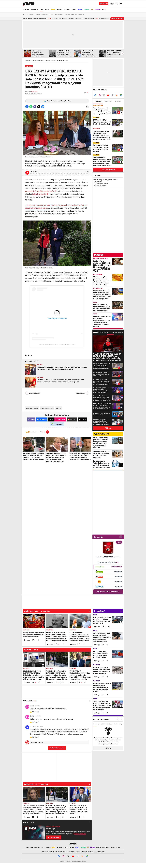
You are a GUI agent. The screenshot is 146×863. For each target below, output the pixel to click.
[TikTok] (112, 95)
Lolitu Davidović (39, 194)
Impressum (58, 851)
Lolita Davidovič (32, 408)
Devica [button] (116, 724)
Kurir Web (34, 92)
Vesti (34, 60)
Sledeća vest (80, 393)
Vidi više (108, 748)
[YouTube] (108, 95)
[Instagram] (100, 95)
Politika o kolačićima (69, 851)
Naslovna (28, 60)
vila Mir (58, 408)
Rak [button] (108, 724)
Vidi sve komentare (57, 748)
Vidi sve (108, 428)
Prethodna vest (34, 393)
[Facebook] (95, 95)
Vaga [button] (120, 724)
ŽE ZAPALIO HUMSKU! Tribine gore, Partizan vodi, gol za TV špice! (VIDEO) (42, 18)
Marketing (45, 851)
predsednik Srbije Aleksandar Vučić (39, 191)
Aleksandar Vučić (47, 408)
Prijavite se (55, 837)
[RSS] (117, 95)
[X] (104, 95)
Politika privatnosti (87, 851)
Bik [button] (99, 724)
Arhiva (78, 851)
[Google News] (121, 95)
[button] (86, 92)
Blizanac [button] (103, 724)
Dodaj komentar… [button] (37, 742)
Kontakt (51, 851)
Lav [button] (112, 724)
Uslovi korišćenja (99, 851)
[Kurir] (28, 3)
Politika (40, 60)
